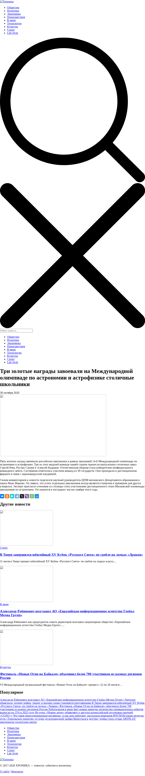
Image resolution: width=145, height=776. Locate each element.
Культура (12, 26)
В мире (11, 20)
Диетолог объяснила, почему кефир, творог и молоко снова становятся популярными (68, 701)
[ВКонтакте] (2, 496)
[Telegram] (17, 496)
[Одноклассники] (7, 496)
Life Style (12, 32)
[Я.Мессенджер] (12, 496)
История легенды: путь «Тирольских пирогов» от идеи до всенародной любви (72, 717)
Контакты (17, 771)
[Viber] (27, 496)
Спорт (11, 29)
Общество (13, 7)
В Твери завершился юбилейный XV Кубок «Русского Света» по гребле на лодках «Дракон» (71, 554)
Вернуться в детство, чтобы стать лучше (98, 718)
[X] (22, 496)
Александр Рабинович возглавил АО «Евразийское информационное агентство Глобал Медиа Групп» (62, 699)
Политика (13, 10)
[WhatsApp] (32, 496)
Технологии (14, 23)
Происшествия (16, 17)
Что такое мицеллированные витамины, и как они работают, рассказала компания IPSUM (67, 715)
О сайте (4, 771)
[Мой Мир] (37, 496)
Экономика (14, 13)
